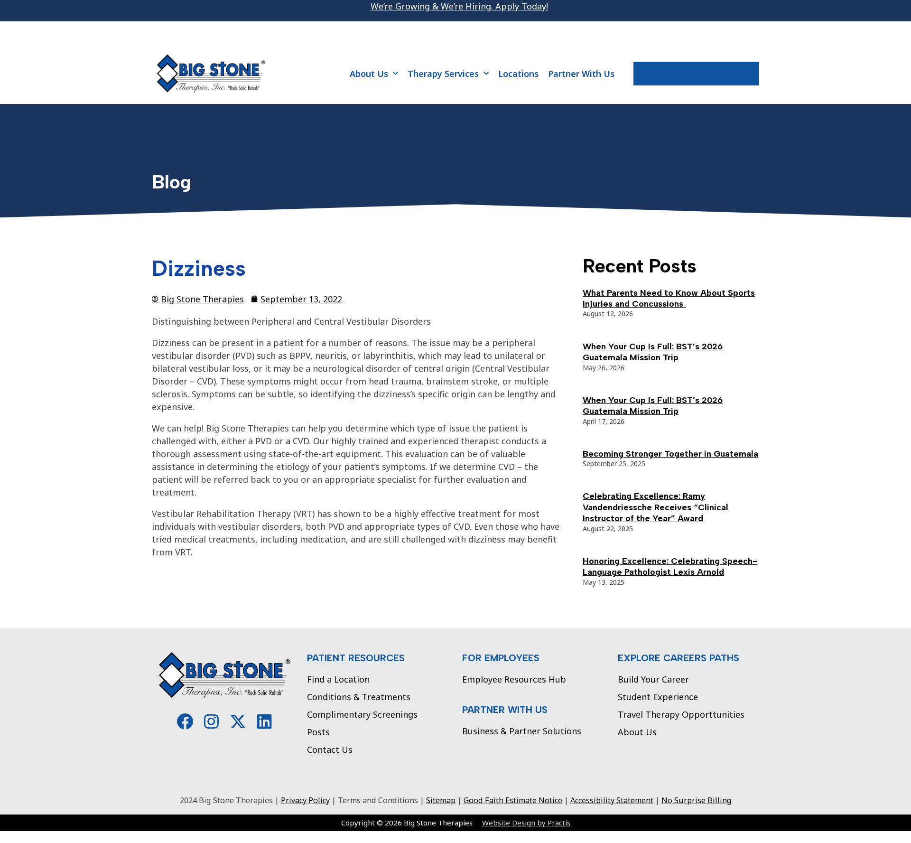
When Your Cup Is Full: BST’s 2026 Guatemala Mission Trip (653, 352)
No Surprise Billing (696, 800)
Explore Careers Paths (691, 73)
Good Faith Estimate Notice (513, 800)
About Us (369, 73)
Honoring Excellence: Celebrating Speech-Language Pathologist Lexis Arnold (670, 566)
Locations (518, 73)
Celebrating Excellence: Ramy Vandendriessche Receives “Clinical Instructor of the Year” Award (655, 507)
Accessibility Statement (611, 800)
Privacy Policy (305, 800)
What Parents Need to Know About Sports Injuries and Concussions (669, 298)
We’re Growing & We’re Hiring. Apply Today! (459, 6)
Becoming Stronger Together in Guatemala (670, 454)
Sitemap (441, 800)
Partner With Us (581, 73)
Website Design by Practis (526, 822)
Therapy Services (443, 73)
